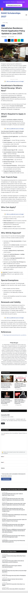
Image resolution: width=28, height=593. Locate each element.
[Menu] (26, 15)
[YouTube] (18, 367)
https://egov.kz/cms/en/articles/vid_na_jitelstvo (14, 335)
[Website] (10, 367)
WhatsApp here (21, 2)
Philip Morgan (4, 36)
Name (2, 456)
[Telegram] (22, 40)
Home (3, 22)
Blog (7, 22)
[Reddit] (15, 40)
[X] (9, 40)
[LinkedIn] (12, 40)
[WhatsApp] (19, 40)
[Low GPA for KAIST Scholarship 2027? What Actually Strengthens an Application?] (21, 378)
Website (3, 468)
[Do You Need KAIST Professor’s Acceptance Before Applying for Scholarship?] (7, 394)
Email (2, 462)
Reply (3, 423)
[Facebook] (5, 40)
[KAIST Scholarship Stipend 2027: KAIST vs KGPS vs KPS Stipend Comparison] (21, 394)
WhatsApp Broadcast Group (14, 5)
